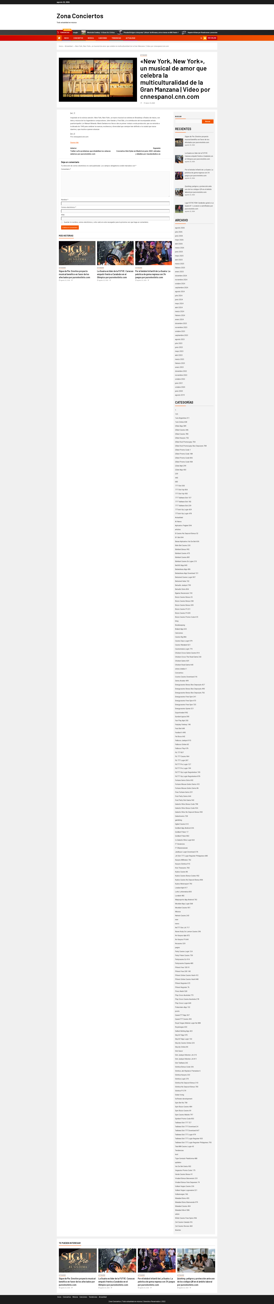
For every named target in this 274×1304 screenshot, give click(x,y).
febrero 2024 (180, 315)
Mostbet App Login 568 (184, 904)
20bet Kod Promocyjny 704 (185, 442)
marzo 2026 (179, 248)
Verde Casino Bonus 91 (184, 1174)
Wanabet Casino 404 (183, 1206)
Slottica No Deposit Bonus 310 (186, 1083)
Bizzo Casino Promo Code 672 (186, 617)
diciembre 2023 (181, 323)
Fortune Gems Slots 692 (184, 780)
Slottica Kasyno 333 (182, 1075)
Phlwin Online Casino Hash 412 (186, 975)
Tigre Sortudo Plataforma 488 (186, 1158)
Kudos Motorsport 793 (183, 884)
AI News (178, 522)
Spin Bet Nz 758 (181, 1103)
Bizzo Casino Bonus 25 (184, 597)
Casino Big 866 (180, 637)
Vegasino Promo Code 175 (185, 1170)
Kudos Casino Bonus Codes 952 (187, 876)
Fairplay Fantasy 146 (183, 725)
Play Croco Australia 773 (184, 995)
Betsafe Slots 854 (182, 589)
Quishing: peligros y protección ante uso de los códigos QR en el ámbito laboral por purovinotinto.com (198, 189)
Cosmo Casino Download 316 (186, 677)
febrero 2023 (180, 363)
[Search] (201, 38)
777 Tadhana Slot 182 (183, 502)
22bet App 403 (180, 470)
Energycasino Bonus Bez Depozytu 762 (190, 693)
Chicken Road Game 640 (184, 665)
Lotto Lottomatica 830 (183, 892)
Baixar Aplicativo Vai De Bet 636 (187, 541)
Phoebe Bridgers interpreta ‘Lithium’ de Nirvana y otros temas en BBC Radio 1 (105, 32)
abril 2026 (179, 244)
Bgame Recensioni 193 (183, 593)
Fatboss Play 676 (181, 748)
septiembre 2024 (181, 288)
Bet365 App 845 (181, 565)
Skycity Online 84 (181, 1047)
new (176, 920)
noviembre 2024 (181, 280)
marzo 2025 (179, 264)
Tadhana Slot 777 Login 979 (185, 1135)
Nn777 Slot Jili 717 (182, 928)
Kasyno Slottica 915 (182, 864)
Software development (183, 1099)
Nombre (64, 200)
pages (177, 947)
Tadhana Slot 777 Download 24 (186, 1127)
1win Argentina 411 (182, 418)
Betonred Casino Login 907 (185, 577)
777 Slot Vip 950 (181, 494)
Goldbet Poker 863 (182, 836)
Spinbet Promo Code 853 (184, 1119)
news (177, 924)
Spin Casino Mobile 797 (184, 1115)
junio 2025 (179, 252)
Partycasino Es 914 (182, 959)
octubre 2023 (180, 331)
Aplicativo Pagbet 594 (183, 526)
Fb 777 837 (179, 752)
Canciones (102, 38)
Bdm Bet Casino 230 (182, 545)
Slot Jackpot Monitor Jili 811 (186, 1059)
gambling (178, 820)
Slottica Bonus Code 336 (184, 1067)
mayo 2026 (179, 240)
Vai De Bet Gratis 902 (183, 1166)
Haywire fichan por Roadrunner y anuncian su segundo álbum (163, 32)
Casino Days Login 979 (183, 641)
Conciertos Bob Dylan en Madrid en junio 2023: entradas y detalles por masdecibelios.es (138, 151)
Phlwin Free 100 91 (182, 967)
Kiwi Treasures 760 (182, 868)
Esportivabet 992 (181, 713)
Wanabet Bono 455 (182, 1198)
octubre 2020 (180, 387)
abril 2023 (179, 355)
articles (178, 529)
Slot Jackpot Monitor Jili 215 (186, 1055)
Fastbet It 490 (180, 733)
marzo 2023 (179, 359)
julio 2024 (178, 296)
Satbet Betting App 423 (184, 1031)
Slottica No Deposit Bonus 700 (186, 1087)
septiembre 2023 (181, 335)
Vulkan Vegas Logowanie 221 (186, 1190)
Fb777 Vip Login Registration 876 (187, 776)
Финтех (178, 1230)
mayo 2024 (179, 304)
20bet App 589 (180, 426)
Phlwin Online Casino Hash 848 (186, 979)
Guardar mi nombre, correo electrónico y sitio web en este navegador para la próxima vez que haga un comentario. (106, 222)
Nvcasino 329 (180, 944)
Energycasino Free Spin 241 (185, 697)
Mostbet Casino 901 (182, 908)
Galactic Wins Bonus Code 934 (186, 808)
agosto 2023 (180, 339)
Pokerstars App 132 (182, 1007)
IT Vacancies (180, 844)
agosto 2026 (180, 228)
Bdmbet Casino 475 (182, 553)
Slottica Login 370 (182, 1079)
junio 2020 (179, 391)
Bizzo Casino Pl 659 (182, 613)
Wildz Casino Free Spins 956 (186, 1218)
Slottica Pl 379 (180, 1091)
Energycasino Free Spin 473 (185, 701)
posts (177, 1011)
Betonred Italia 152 (182, 581)
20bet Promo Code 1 (183, 450)
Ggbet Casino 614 (181, 824)
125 (176, 414)
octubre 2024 (180, 284)
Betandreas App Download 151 (186, 573)
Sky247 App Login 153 (183, 1039)
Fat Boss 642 (180, 736)
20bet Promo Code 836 (184, 458)
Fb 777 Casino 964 (182, 756)
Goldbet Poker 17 (181, 832)
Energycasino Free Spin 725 (185, 705)
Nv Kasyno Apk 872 (182, 935)
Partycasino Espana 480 (184, 963)
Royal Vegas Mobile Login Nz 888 (188, 1023)
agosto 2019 (180, 395)
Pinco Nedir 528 (181, 991)
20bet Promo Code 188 (184, 454)
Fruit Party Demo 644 (183, 796)
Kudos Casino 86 (181, 872)
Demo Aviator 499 (182, 681)
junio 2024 (179, 300)
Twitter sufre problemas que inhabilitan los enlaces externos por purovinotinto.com (90, 151)
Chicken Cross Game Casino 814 (187, 653)
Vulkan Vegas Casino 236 (184, 1186)
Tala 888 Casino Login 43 (184, 1146)
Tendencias (116, 38)
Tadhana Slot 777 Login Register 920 (189, 1139)
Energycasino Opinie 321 (184, 709)
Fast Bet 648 (180, 728)
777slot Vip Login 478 (183, 514)
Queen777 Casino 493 (183, 1019)
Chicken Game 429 (182, 661)
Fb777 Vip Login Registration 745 (187, 772)
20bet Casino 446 (181, 430)
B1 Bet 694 (179, 537)
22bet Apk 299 (180, 466)
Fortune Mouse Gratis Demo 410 (187, 784)
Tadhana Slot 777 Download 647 (187, 1131)
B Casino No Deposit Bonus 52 (186, 533)
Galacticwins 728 (181, 816)
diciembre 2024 (181, 276)
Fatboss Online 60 (182, 744)
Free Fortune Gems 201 (184, 792)
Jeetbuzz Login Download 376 (186, 852)
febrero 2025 (180, 268)
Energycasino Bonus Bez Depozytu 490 (190, 689)
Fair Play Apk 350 (181, 721)
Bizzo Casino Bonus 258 (184, 601)
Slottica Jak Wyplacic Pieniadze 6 (187, 1071)
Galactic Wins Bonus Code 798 (186, 804)
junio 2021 (179, 383)
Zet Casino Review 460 (184, 1226)
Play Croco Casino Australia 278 (187, 999)
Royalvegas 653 (181, 1027)
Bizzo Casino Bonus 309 (184, 605)
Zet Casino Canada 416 (183, 1222)
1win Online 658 (181, 422)
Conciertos (78, 38)
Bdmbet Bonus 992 (182, 549)
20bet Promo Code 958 (184, 462)
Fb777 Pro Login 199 (183, 768)
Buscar (178, 116)
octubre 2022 (180, 379)
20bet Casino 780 (181, 434)
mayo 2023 (179, 351)
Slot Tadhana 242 (181, 1063)
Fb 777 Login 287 (181, 760)
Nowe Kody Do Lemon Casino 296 (188, 932)
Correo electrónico (68, 207)
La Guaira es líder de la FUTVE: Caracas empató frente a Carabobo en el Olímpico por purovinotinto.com (115, 274)
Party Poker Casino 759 (184, 955)
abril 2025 (179, 260)
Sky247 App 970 (181, 1035)
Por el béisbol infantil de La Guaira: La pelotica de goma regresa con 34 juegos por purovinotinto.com (152, 274)
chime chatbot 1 (181, 669)
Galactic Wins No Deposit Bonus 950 (189, 812)
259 (176, 474)
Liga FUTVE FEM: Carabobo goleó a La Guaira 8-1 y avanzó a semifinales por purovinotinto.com (199, 206)
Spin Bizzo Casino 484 (183, 1107)
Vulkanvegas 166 (181, 1194)
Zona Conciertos (80, 15)
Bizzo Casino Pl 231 (182, 609)
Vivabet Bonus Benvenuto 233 (186, 1178)
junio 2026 (179, 236)
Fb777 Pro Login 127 (183, 764)
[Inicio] (59, 38)
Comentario (66, 169)
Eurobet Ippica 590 (182, 717)
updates (178, 1162)
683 (176, 482)
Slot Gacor (179, 1051)
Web (63, 215)
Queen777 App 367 (182, 1015)
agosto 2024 (180, 292)
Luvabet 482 (179, 896)
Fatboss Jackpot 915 (183, 740)
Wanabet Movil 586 (182, 1210)
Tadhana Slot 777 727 (183, 1123)
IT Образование (181, 848)
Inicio (66, 38)
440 (176, 478)
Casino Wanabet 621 (183, 645)
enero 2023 (179, 367)
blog (176, 621)
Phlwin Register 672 (182, 983)
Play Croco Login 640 (183, 1003)
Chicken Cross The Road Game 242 (188, 657)
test (176, 1154)
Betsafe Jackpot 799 (183, 585)
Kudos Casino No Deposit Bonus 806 (189, 880)
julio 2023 (178, 343)
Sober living (179, 1095)
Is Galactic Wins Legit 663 (185, 840)
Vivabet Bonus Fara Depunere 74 (187, 1182)
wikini (177, 1214)
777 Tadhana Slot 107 (183, 498)
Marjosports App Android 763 (186, 900)
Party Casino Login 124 (184, 951)
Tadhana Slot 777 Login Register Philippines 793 (193, 1143)
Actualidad (130, 38)
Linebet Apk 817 (181, 888)
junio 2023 (179, 347)
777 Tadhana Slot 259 (183, 506)
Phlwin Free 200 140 (183, 971)
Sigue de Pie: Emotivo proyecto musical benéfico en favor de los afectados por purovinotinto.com (74, 274)
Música (91, 38)
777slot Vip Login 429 (183, 510)
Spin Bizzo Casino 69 (183, 1111)
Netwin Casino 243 (182, 916)
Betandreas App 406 (182, 569)
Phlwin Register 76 (182, 987)
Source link (74, 143)
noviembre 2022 (181, 375)
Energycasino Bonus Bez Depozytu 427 (190, 685)
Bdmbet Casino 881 (182, 557)
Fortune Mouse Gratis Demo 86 (187, 788)
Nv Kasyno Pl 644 (181, 939)
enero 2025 (179, 272)
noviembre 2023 (181, 327)
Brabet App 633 (181, 629)
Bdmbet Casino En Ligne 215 (186, 561)
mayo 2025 (179, 256)
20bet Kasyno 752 (182, 438)
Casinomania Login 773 (184, 649)
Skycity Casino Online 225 (185, 1043)
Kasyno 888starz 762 (183, 860)
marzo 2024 (179, 311)
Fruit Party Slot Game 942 (184, 800)
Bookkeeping (180, 625)
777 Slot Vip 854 (181, 490)
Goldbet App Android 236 (184, 828)
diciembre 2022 (181, 371)
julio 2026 (178, 232)
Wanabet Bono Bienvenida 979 (186, 1202)
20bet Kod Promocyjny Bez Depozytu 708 (191, 446)
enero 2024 (179, 319)
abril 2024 (179, 307)
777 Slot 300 (180, 486)
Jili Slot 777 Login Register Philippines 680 (191, 856)
